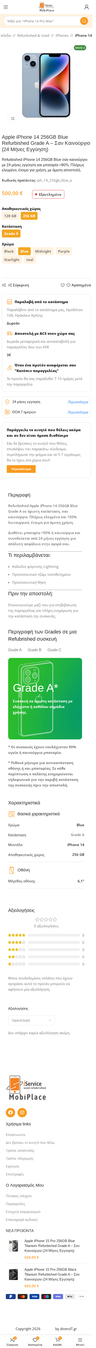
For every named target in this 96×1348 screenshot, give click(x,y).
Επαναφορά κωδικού (22, 1219)
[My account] (86, 7)
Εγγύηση (12, 1166)
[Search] (84, 21)
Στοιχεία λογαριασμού (23, 1211)
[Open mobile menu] (5, 7)
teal (29, 259)
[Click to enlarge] (13, 118)
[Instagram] (22, 1112)
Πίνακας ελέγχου (19, 1196)
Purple (64, 251)
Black (9, 251)
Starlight (12, 259)
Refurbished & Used (33, 35)
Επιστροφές (15, 1174)
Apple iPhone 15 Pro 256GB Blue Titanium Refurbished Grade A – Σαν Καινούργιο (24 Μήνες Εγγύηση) (52, 1246)
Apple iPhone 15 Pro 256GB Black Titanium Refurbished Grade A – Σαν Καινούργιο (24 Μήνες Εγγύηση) (52, 1274)
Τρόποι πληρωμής (20, 1158)
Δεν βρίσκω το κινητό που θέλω (30, 1142)
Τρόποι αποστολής (20, 1150)
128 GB (10, 215)
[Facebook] (10, 1112)
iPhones (62, 35)
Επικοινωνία (15, 1134)
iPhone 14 (83, 35)
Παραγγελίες (15, 1204)
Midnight (43, 251)
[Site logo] (46, 6)
